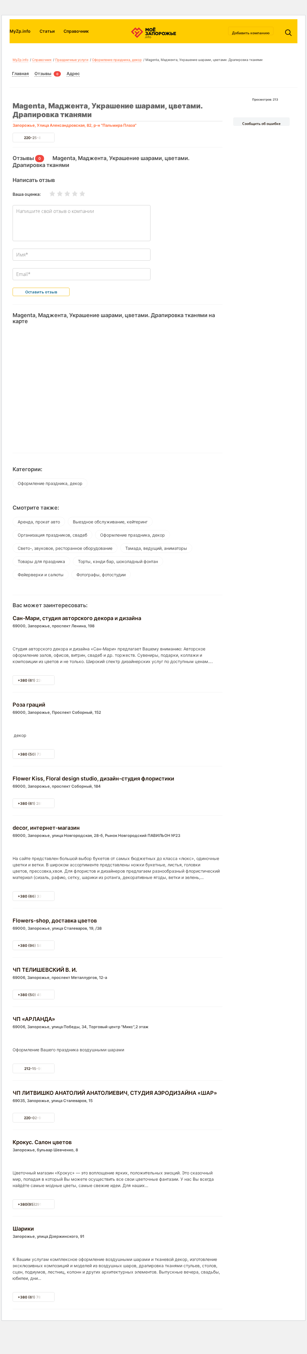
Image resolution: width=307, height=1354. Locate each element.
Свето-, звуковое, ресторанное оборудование (65, 548)
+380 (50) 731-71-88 (36, 754)
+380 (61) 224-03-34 (37, 680)
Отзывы (42, 73)
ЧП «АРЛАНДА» (34, 1019)
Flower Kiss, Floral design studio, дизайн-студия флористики (93, 778)
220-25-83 (33, 137)
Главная (20, 73)
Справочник (76, 31)
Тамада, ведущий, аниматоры (156, 548)
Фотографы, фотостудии (101, 574)
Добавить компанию (251, 32)
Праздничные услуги (71, 60)
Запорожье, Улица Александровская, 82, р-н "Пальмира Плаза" (74, 125)
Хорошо (71, 194)
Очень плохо (48, 194)
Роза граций (29, 704)
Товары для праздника (41, 561)
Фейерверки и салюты (41, 574)
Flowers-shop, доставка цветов (55, 920)
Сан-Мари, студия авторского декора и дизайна (77, 618)
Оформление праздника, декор (117, 60)
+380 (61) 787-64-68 (37, 1297)
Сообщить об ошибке (261, 123)
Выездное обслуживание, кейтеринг (110, 521)
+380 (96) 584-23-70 (37, 945)
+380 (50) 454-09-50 (37, 994)
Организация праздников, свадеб (52, 535)
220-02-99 (33, 1118)
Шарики (23, 1228)
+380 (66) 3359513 (35, 896)
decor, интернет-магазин (46, 828)
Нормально (63, 194)
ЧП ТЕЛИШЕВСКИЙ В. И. (45, 970)
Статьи (47, 31)
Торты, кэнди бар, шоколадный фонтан (118, 561)
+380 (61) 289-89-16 (37, 803)
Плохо (56, 194)
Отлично (78, 194)
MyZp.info (20, 31)
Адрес (73, 73)
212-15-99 (33, 1068)
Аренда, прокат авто (39, 521)
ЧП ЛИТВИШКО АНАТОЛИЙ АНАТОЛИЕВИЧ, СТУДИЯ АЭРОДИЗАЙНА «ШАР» (115, 1093)
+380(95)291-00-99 (36, 1204)
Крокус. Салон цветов (42, 1142)
